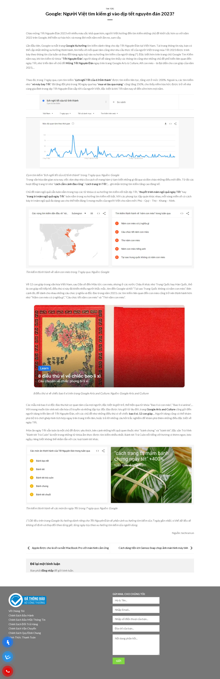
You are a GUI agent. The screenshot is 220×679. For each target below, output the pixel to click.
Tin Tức (110, 9)
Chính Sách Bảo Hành (21, 615)
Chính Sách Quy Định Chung (25, 632)
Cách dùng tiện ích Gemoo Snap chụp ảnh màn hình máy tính (154, 547)
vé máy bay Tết (41, 84)
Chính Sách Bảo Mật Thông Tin (27, 619)
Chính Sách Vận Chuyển (22, 628)
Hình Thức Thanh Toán (22, 637)
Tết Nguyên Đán (72, 58)
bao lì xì (133, 413)
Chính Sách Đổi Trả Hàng (23, 624)
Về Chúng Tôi (16, 610)
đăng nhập (47, 570)
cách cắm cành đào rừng (69, 184)
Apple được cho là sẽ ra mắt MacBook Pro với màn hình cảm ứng (70, 547)
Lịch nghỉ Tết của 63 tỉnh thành (93, 79)
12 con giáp (146, 413)
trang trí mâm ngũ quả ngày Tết (45, 196)
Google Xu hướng (76, 45)
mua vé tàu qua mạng (110, 84)
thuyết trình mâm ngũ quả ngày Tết (160, 191)
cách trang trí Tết (96, 184)
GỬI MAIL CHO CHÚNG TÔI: (129, 594)
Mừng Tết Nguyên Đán (79, 63)
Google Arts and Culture (161, 409)
